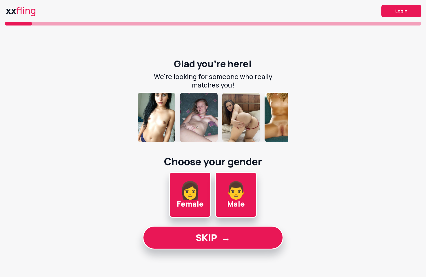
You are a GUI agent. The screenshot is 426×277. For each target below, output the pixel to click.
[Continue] (213, 117)
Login (401, 11)
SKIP (213, 237)
